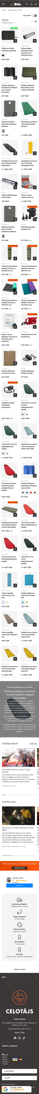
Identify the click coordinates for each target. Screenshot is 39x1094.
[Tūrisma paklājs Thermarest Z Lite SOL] (10, 580)
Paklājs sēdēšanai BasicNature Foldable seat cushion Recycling (9, 88)
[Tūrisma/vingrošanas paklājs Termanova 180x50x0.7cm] (10, 253)
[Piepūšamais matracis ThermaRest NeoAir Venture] (29, 108)
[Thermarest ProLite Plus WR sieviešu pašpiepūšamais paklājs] (10, 470)
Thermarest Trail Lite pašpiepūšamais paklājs (9, 446)
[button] (36, 4)
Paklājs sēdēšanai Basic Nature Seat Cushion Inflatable (27, 87)
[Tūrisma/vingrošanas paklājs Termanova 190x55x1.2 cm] (29, 287)
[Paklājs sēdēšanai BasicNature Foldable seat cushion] (29, 470)
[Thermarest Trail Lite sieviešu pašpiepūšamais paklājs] (29, 390)
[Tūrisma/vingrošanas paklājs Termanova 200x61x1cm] (29, 253)
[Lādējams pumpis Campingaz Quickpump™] (10, 390)
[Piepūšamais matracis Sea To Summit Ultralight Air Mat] (29, 148)
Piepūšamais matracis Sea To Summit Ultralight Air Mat (29, 163)
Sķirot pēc (5, 20)
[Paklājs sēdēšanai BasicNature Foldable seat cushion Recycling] (10, 72)
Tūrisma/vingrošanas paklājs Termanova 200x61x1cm (29, 268)
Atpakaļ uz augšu (19, 969)
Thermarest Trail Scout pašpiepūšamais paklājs (27, 560)
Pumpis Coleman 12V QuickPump (28, 335)
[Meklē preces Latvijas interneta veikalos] (6, 1059)
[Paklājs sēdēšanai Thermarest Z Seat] (10, 358)
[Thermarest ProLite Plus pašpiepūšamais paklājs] (10, 543)
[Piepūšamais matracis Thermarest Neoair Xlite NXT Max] (10, 653)
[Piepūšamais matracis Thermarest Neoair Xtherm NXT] (29, 619)
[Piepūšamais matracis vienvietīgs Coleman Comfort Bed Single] (10, 509)
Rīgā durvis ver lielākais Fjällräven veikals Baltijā (17, 829)
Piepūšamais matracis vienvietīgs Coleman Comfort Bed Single (10, 525)
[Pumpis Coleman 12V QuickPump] (29, 321)
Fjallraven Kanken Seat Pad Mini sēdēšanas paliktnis (9, 229)
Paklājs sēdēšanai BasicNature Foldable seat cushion (29, 485)
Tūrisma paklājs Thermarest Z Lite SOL (8, 595)
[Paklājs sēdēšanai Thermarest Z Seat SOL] (29, 580)
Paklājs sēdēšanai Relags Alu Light (27, 372)
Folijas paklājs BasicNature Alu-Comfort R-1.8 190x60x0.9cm (27, 51)
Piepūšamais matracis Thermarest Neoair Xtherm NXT (29, 634)
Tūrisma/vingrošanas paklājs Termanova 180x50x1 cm (9, 302)
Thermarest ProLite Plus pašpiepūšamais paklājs (9, 559)
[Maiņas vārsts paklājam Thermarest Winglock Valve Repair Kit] (10, 321)
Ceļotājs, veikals (17, 878)
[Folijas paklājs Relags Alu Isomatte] (10, 182)
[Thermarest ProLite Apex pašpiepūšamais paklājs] (29, 509)
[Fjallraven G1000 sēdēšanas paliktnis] (10, 35)
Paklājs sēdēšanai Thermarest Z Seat (8, 372)
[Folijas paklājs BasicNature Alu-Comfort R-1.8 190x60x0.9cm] (29, 35)
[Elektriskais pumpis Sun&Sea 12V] (29, 214)
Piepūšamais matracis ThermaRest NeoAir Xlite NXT (29, 669)
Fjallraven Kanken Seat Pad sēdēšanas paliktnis (9, 124)
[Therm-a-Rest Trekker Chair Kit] (29, 182)
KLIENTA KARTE (19, 868)
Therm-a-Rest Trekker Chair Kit (27, 196)
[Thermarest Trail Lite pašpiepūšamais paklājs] (10, 431)
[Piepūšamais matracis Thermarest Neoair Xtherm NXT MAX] (29, 431)
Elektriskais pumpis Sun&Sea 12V (28, 228)
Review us (19, 886)
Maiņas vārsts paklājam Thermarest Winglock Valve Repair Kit (9, 337)
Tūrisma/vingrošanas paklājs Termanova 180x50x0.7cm (9, 268)
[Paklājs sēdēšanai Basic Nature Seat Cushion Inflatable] (29, 72)
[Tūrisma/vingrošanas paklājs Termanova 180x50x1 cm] (10, 287)
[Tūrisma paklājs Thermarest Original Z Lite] (10, 619)
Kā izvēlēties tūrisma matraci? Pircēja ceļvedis (16, 771)
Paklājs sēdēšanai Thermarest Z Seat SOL (28, 595)
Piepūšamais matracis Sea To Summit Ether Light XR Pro (10, 163)
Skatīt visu (33, 743)
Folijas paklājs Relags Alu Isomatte (9, 196)
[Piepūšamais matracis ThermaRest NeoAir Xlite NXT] (29, 653)
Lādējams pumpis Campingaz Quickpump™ (8, 405)
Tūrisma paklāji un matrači (15, 10)
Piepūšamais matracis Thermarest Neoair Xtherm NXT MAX (29, 446)
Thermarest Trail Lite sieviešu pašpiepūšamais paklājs (28, 406)
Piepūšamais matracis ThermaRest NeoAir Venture (29, 124)
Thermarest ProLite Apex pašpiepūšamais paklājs (29, 525)
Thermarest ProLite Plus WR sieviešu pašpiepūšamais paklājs (9, 486)
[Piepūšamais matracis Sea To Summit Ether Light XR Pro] (10, 148)
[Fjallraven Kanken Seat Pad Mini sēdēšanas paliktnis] (10, 214)
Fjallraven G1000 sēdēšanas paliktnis (9, 49)
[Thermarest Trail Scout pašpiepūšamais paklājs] (29, 543)
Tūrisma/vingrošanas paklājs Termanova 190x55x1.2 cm (29, 302)
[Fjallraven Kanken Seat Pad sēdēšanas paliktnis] (10, 108)
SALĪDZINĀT (27, 15)
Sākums (4, 10)
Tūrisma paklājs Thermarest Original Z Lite (10, 634)
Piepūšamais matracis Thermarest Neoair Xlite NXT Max (10, 669)
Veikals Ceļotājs (10, 1084)
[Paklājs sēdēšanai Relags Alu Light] (29, 358)
